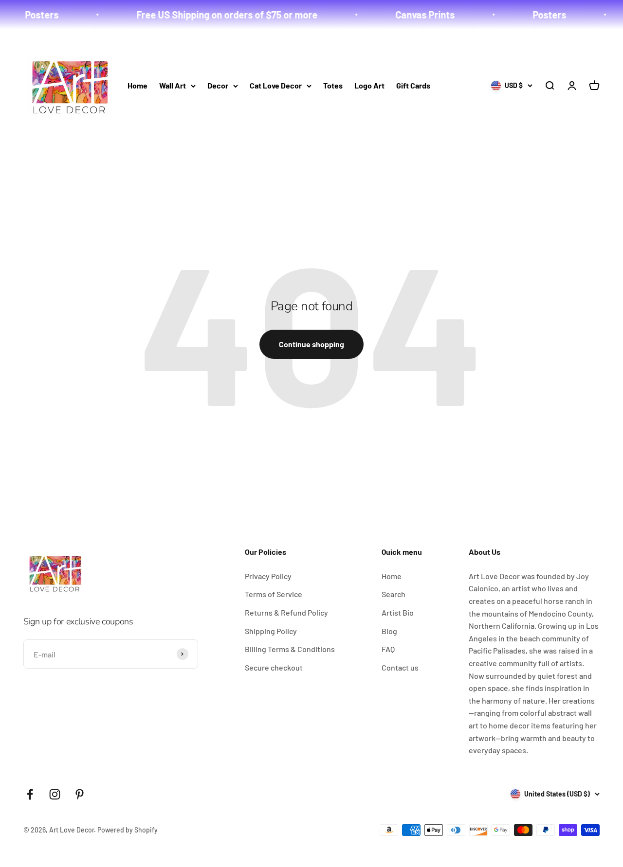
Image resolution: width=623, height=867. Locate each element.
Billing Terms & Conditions (290, 649)
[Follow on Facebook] (30, 794)
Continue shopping (311, 344)
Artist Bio (398, 612)
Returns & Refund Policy (286, 612)
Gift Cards (413, 85)
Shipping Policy (271, 631)
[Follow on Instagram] (54, 794)
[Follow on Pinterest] (79, 794)
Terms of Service (273, 594)
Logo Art (369, 85)
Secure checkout (274, 667)
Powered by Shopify (127, 830)
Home (137, 85)
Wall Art (172, 85)
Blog (389, 631)
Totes (333, 85)
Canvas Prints (413, 14)
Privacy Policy (268, 576)
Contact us (400, 667)
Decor (217, 85)
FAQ (388, 649)
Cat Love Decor (276, 85)
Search (393, 594)
